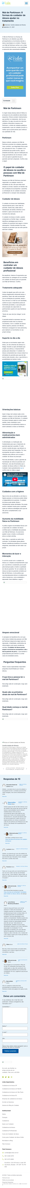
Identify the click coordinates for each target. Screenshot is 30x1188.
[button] (26, 3)
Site (3, 1038)
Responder (4, 796)
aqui (21, 468)
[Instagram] (11, 1077)
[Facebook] (3, 1077)
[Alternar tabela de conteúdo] (12, 101)
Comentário (6, 1006)
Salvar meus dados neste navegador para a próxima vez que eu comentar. (15, 1046)
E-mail (4, 1032)
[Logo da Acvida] (6, 3)
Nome (4, 1026)
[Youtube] (8, 1077)
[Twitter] (6, 1077)
